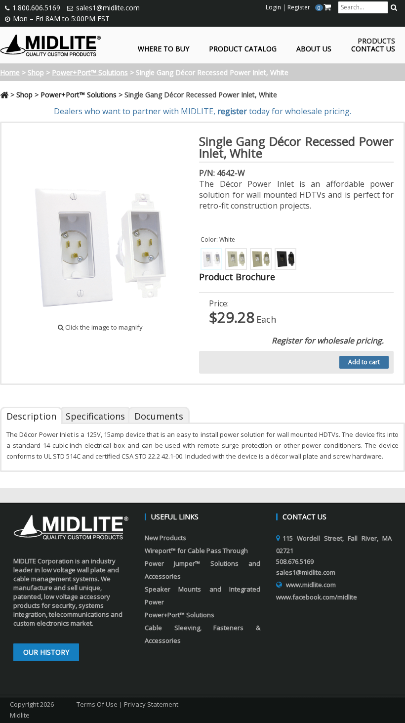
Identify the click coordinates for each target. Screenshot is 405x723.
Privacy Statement (151, 704)
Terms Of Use (97, 704)
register (232, 111)
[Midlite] (50, 44)
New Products (165, 537)
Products (376, 41)
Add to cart (364, 362)
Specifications (95, 416)
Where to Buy (163, 49)
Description (31, 416)
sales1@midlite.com (108, 7)
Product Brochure (237, 277)
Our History (46, 652)
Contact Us (373, 49)
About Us (313, 49)
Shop (36, 72)
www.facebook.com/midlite (316, 597)
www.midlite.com (311, 584)
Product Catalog (243, 49)
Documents (158, 416)
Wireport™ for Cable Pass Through (196, 550)
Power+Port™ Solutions (90, 72)
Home (10, 72)
